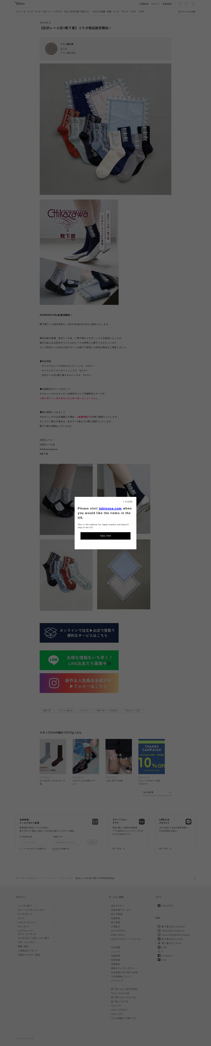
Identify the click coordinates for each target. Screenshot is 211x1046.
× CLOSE (128, 502)
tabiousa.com (110, 508)
